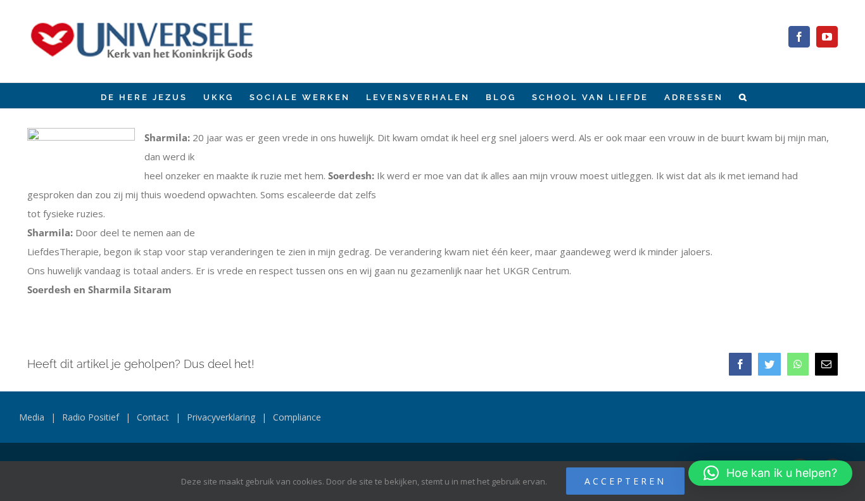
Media (31, 417)
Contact (153, 417)
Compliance (297, 417)
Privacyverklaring (221, 417)
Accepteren (625, 481)
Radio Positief (90, 417)
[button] (743, 95)
